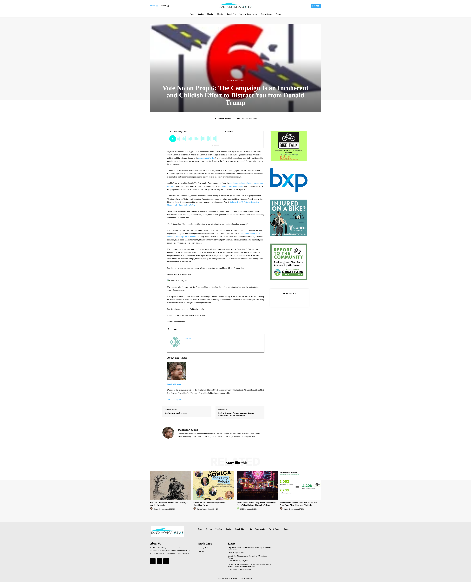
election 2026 (233, 561)
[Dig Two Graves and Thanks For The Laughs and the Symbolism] (170, 485)
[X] (286, 299)
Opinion (231, 552)
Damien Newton (224, 118)
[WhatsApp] (297, 299)
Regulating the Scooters (176, 413)
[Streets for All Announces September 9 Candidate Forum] (213, 485)
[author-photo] (151, 509)
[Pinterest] (292, 299)
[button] (165, 5)
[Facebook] (281, 299)
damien (187, 338)
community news (235, 569)
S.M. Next (243, 509)
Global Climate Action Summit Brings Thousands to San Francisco (236, 414)
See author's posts (174, 399)
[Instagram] (159, 561)
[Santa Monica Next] (236, 5)
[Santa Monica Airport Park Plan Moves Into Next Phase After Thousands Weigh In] (300, 485)
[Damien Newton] (168, 433)
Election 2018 (235, 80)
